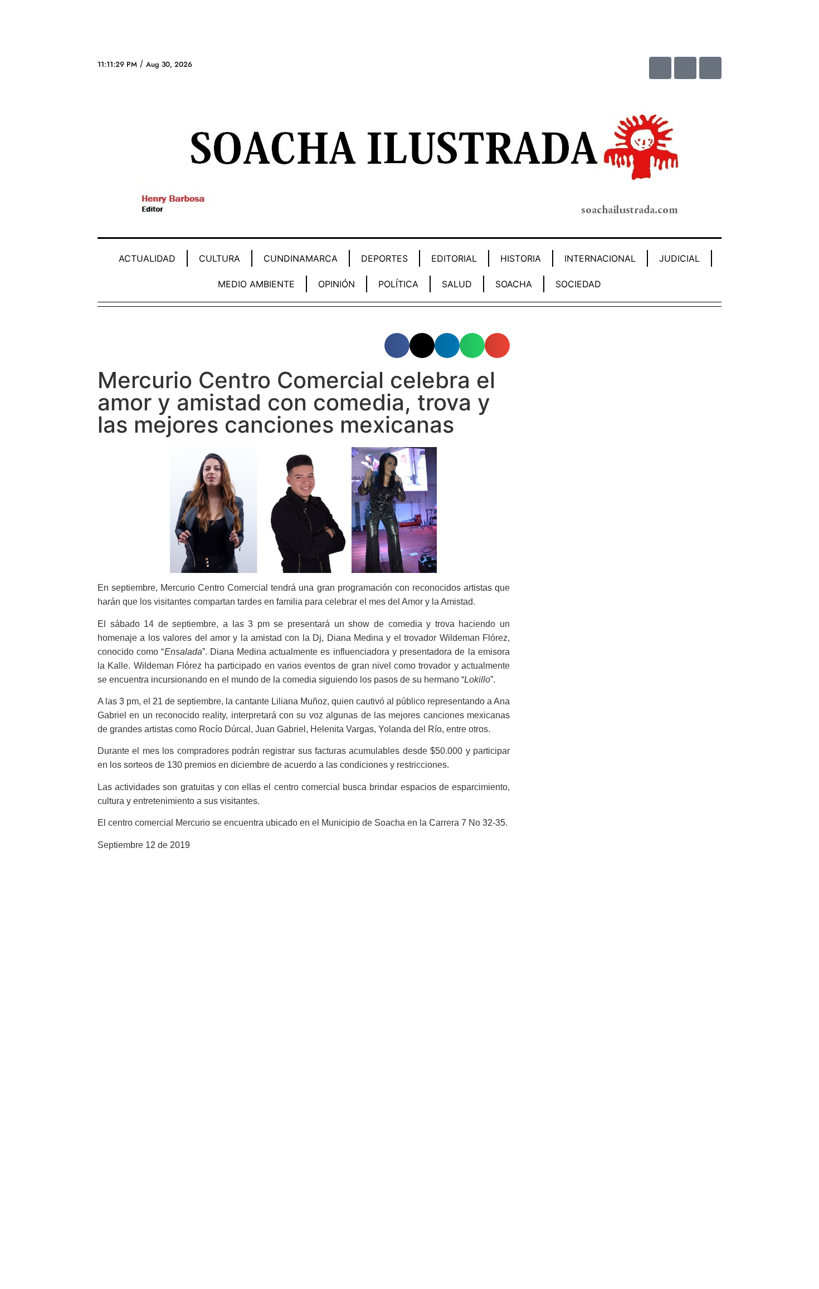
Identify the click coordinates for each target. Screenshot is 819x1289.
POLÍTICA (398, 284)
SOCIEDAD (578, 284)
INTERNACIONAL (600, 258)
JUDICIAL (679, 258)
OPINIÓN (336, 284)
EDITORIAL (454, 258)
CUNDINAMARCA (301, 258)
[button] (397, 345)
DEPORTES (384, 258)
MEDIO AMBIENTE (256, 284)
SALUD (457, 284)
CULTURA (219, 258)
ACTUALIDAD (147, 258)
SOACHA (513, 284)
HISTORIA (520, 258)
